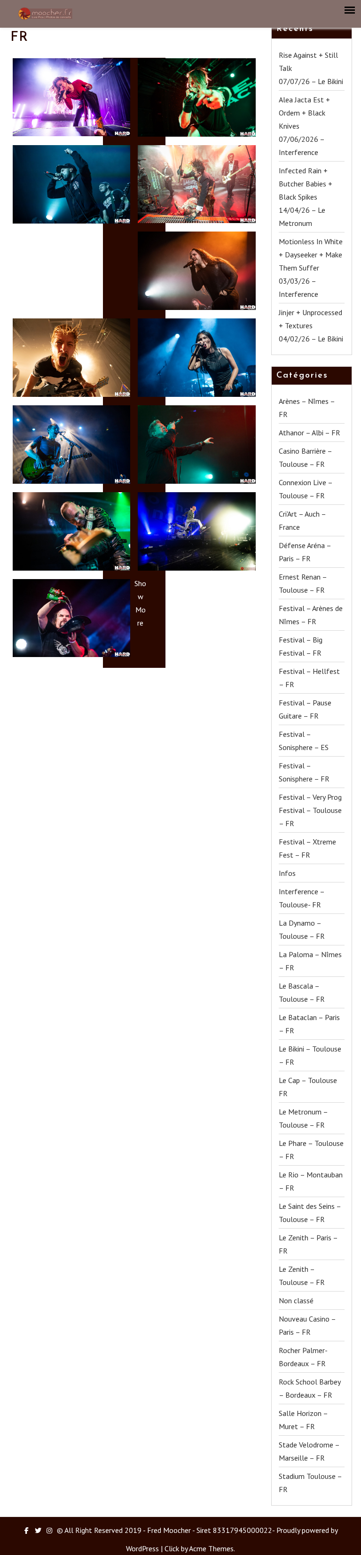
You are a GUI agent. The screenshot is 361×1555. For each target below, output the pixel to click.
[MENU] (350, 10)
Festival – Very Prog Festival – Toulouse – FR (310, 810)
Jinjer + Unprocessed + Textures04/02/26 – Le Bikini (311, 325)
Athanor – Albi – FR (309, 432)
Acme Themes (211, 1548)
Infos (287, 873)
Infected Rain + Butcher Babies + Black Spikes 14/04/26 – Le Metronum (305, 197)
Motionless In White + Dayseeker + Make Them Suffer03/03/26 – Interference (311, 268)
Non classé (296, 1300)
